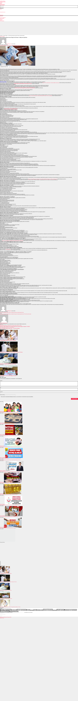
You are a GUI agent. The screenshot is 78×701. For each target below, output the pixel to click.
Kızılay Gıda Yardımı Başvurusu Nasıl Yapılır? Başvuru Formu (9, 516)
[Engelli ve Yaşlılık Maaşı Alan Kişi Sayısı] (5, 589)
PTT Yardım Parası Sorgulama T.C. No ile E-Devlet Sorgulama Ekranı (10, 458)
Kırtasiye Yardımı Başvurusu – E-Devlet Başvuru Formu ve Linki (9, 435)
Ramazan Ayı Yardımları (70, 609)
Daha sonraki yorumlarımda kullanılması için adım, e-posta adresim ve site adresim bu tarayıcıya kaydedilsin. (17, 396)
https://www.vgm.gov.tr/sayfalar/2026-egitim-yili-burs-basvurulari (12, 240)
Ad (0, 387)
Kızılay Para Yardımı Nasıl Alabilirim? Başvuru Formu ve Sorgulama (10, 446)
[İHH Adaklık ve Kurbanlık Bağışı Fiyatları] (9, 374)
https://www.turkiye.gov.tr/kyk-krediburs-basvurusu (50, 82)
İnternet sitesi (2, 394)
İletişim (1, 2)
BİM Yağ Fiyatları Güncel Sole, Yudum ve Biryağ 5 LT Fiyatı (8, 494)
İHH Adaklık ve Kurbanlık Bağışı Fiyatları (8, 375)
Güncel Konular (2, 16)
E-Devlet (1, 19)
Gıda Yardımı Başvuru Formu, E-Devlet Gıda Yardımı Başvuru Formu (10, 459)
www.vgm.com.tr (8, 249)
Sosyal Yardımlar (2, 17)
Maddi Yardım (2, 18)
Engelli (1, 20)
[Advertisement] (39, 28)
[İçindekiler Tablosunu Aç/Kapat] (9, 67)
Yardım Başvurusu (9, 43)
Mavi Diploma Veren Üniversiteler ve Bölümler (7, 423)
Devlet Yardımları (21, 609)
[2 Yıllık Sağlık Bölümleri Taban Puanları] (9, 339)
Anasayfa (1, 0)
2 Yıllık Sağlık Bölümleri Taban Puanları (8, 340)
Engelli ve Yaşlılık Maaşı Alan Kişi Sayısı (8, 363)
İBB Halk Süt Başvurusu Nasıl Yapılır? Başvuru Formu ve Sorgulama (10, 471)
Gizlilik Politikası (2, 1)
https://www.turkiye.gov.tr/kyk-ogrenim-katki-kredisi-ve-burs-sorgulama (40, 95)
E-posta (1, 391)
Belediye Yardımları (5, 609)
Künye (1, 3)
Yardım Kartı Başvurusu (13, 611)
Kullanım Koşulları (3, 614)
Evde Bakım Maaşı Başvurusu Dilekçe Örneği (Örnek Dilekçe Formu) (10, 606)
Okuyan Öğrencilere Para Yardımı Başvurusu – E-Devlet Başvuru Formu (10, 412)
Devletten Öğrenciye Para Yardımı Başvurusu (10, 108)
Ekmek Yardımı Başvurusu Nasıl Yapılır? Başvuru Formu (11, 352)
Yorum (1, 380)
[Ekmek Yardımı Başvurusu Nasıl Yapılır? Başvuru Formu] (9, 351)
